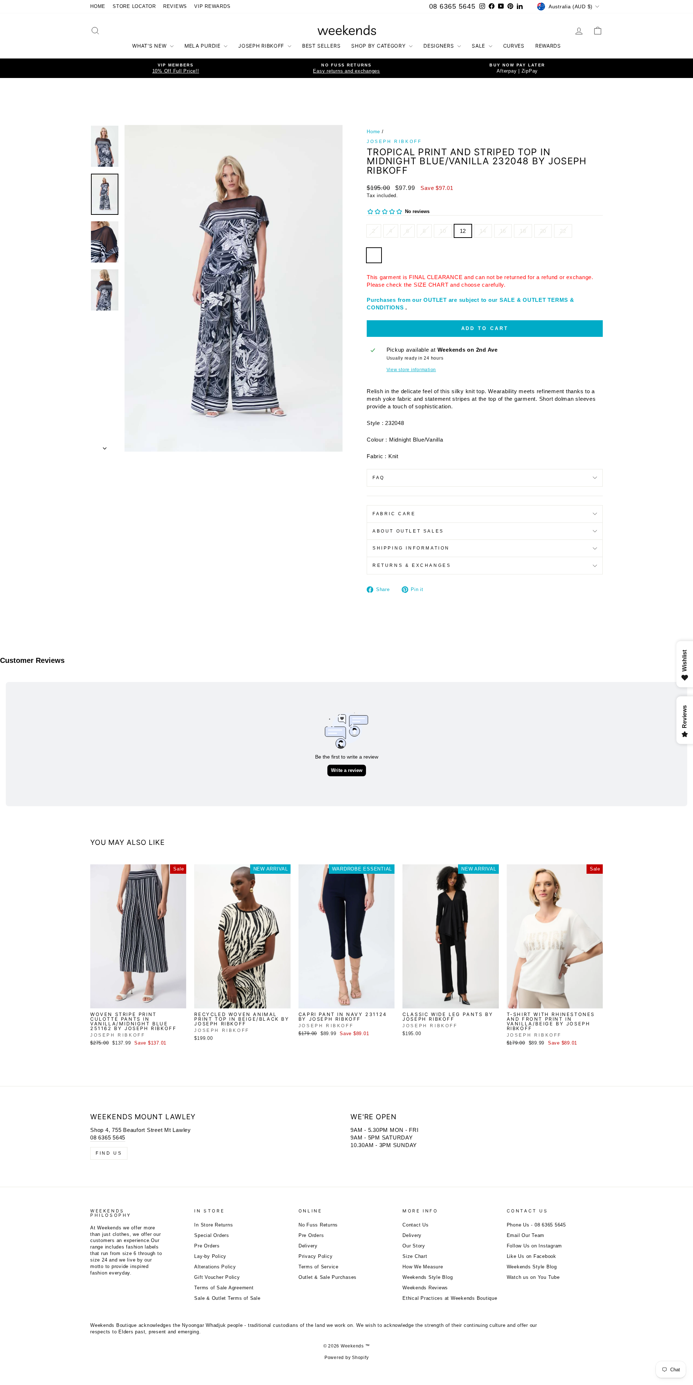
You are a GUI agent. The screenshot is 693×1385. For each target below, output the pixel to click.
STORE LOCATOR (134, 6)
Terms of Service (318, 1266)
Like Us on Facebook (531, 1256)
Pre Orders (207, 1246)
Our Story (413, 1246)
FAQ (378, 477)
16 (503, 231)
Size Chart (414, 1256)
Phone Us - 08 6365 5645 (536, 1225)
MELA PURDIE (203, 46)
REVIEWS (175, 6)
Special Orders (211, 1235)
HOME (97, 6)
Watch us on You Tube (533, 1277)
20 (543, 231)
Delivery (308, 1246)
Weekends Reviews (425, 1287)
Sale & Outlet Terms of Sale (227, 1298)
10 (443, 231)
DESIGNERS (439, 46)
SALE (479, 46)
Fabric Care (394, 513)
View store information (411, 369)
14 (483, 231)
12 (463, 231)
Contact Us (415, 1225)
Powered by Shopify (346, 1357)
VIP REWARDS (212, 6)
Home (373, 131)
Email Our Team (526, 1235)
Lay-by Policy (210, 1256)
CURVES (513, 46)
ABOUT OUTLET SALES (408, 531)
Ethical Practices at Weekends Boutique (449, 1298)
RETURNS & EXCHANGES (411, 565)
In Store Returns (213, 1225)
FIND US (109, 1153)
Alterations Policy (215, 1266)
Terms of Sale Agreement (223, 1287)
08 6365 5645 (452, 6)
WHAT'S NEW (150, 46)
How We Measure (422, 1266)
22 (563, 231)
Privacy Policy (315, 1256)
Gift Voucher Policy (217, 1277)
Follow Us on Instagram (534, 1246)
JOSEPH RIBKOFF (262, 46)
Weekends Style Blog (427, 1277)
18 (523, 231)
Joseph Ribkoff (394, 141)
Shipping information (411, 548)
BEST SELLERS (321, 46)
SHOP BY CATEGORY (379, 46)
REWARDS (548, 46)
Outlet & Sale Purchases (327, 1277)
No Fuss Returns (318, 1225)
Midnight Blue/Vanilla (374, 255)
